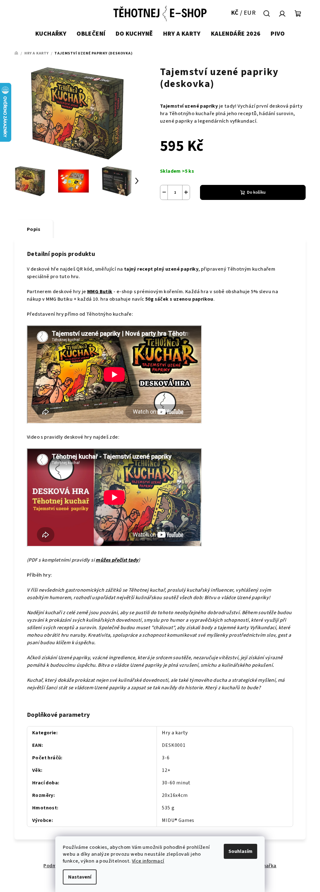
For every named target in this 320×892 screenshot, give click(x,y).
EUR (250, 12)
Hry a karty (175, 732)
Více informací (148, 861)
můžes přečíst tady (117, 560)
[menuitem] (50, 34)
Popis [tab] (33, 229)
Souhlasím (240, 851)
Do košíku (256, 192)
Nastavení (79, 877)
